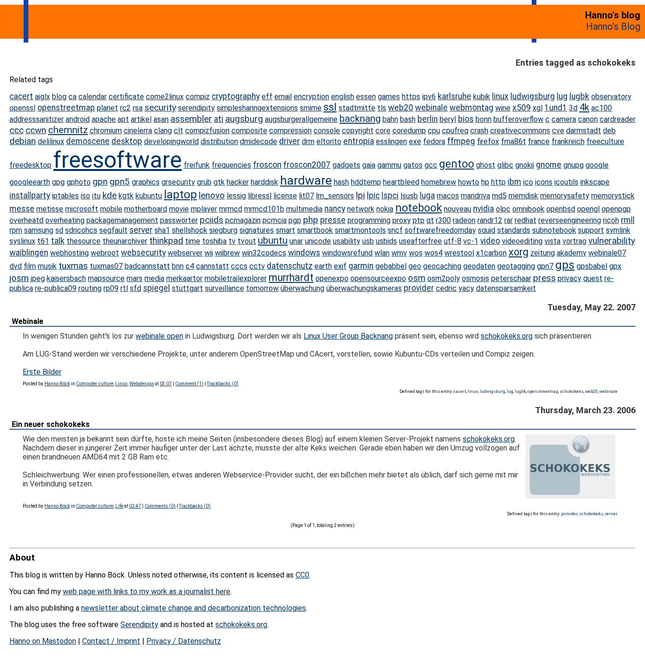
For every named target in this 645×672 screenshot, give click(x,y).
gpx (615, 266)
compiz (198, 96)
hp (485, 182)
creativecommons (520, 130)
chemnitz (68, 130)
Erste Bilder (42, 371)
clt (178, 130)
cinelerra (138, 130)
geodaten (479, 266)
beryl (448, 119)
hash (341, 182)
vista (552, 241)
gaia (368, 165)
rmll (628, 220)
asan (161, 119)
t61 (43, 241)
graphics (146, 182)
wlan (382, 252)
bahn (390, 119)
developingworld (171, 141)
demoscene (88, 141)
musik (47, 266)
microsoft (81, 208)
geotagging (516, 266)
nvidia (483, 208)
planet (107, 107)
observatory (611, 96)
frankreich (568, 141)
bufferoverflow (518, 119)
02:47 (135, 506)
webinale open (159, 336)
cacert (21, 96)
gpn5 (120, 181)
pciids (211, 219)
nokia (384, 208)
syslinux (22, 241)
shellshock (189, 230)
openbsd (560, 208)
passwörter (179, 220)
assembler (191, 118)
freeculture (605, 141)
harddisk (264, 182)
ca (72, 96)
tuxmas (73, 265)
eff (267, 96)
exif (340, 266)
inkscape (595, 182)
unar (296, 241)
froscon (267, 165)
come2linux (165, 96)
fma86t (513, 141)
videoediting (522, 241)
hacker (238, 182)
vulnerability (611, 240)
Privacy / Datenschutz (183, 641)
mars (135, 278)
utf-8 (452, 241)
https (411, 96)
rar (508, 220)
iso (85, 195)
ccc (16, 130)
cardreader (618, 119)
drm (308, 141)
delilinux (51, 141)
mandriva (475, 195)
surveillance (224, 288)
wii (208, 252)
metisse (49, 208)
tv (232, 241)
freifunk (197, 165)
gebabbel (391, 266)
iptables (65, 195)
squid (486, 230)
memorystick (613, 195)
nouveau (457, 208)
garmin (360, 266)
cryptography (236, 96)
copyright (357, 130)
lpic (373, 195)
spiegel (156, 288)
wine (502, 107)
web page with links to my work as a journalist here (146, 591)
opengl (588, 208)
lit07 (306, 195)
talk (58, 241)
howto (468, 182)
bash (408, 119)
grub (204, 182)
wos (416, 252)
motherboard (145, 208)
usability (346, 241)
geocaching (442, 266)
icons (543, 182)
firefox (488, 141)
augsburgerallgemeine (301, 119)
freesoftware (117, 159)
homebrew (438, 182)
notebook (418, 207)
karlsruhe (454, 96)
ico (528, 182)
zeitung (542, 252)
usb (368, 241)
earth (323, 266)
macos (448, 195)
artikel (141, 119)
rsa (138, 107)
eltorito (328, 141)
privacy (569, 278)
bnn (178, 266)
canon (588, 119)
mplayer (204, 208)
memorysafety (564, 195)
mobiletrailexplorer (235, 278)
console (327, 130)
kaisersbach (66, 278)
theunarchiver (124, 241)
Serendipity (139, 624)
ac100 (601, 107)
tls (381, 107)
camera (564, 119)
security (160, 107)
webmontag (471, 107)
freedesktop (30, 165)
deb (609, 130)
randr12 (489, 220)
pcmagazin (243, 220)
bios (466, 119)
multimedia (304, 208)
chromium (106, 130)
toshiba (214, 241)
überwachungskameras (364, 288)
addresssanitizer (36, 119)
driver (289, 141)
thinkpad (166, 240)
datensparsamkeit (506, 288)
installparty (29, 195)
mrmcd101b (264, 208)
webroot (105, 252)
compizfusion (207, 130)
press (544, 277)
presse (333, 220)
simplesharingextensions (257, 107)
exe (415, 141)
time (192, 241)
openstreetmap (66, 107)
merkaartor (184, 278)
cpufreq (455, 130)
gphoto (79, 182)
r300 (443, 220)
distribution (219, 141)
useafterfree (420, 241)
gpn (100, 181)
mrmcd (230, 208)
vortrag (574, 241)
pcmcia (275, 220)
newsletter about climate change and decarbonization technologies (193, 608)
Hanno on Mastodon (42, 641)
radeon (464, 220)
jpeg (38, 278)
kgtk (126, 195)
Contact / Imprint (111, 641)
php (310, 219)
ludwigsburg (532, 96)
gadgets (346, 165)
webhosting (69, 252)
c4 (190, 266)
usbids (386, 241)
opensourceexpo (378, 278)
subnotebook (554, 230)
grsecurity (178, 182)
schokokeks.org (507, 336)
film (30, 266)
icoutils (566, 182)
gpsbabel (592, 266)
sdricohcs (81, 230)
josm (19, 277)
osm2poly (443, 278)
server (141, 230)
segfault (113, 230)
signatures (256, 230)
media (154, 278)
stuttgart (187, 288)
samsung (38, 230)
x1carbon (491, 252)
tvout (247, 241)
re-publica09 (55, 288)
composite (249, 130)
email (283, 96)
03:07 (166, 383)
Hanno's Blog (613, 26)
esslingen (391, 141)
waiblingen (28, 252)
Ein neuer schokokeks (51, 424)
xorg (518, 252)
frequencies (231, 165)
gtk (219, 182)
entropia (358, 141)
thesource (84, 241)
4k (584, 107)
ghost (485, 165)
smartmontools (360, 230)
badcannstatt (147, 266)
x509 (521, 107)
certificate (126, 96)
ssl (330, 107)
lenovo (212, 195)
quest (593, 278)
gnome (548, 165)
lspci (390, 195)
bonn (483, 119)
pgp (295, 220)
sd (59, 230)
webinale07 (607, 252)
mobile (111, 208)
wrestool (459, 252)
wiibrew (227, 252)
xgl (538, 107)
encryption (311, 96)
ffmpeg (461, 141)
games (389, 96)
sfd (135, 288)
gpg (58, 182)
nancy (334, 208)
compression (290, 130)
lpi (360, 195)
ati (218, 119)
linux (500, 96)
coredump (409, 130)
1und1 (555, 107)
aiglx (42, 96)
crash (479, 130)
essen (366, 96)
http (498, 182)
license (285, 195)
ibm (514, 182)
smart (285, 230)
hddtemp (366, 182)
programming (369, 220)
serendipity (196, 107)
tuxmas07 (106, 266)
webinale (431, 107)
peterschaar (511, 278)
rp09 (111, 288)
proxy (401, 220)
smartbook (315, 230)
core (382, 130)
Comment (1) (189, 383)
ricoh (611, 220)
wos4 (433, 252)
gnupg (573, 165)
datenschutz (290, 266)
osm (416, 277)
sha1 (162, 230)
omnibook (528, 208)
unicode (318, 241)
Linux (121, 383)
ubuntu (273, 240)
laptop (180, 194)
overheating (65, 220)
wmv (399, 252)
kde (109, 195)
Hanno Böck (57, 383)
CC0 (302, 574)
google (597, 165)
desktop (126, 141)
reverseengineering (569, 220)
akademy (571, 252)
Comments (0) (160, 506)
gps (565, 265)
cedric (446, 288)
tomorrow (262, 288)
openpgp (616, 208)
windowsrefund (347, 252)
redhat (525, 220)
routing (90, 288)
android (78, 119)
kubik (481, 96)
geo (414, 266)
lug (562, 96)
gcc (430, 165)
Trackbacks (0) (222, 383)
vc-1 (470, 241)
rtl (124, 288)
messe (21, 208)
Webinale (27, 321)
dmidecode (258, 141)
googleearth (29, 182)
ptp (418, 220)
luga (427, 195)
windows (304, 252)
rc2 (125, 107)
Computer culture (94, 383)
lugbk (579, 96)
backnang (360, 118)
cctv (257, 266)
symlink (618, 230)
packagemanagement (122, 220)
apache (104, 119)
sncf (395, 230)
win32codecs (264, 252)
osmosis (475, 278)
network (360, 208)
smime (311, 107)
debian (22, 141)
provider (419, 288)
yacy (466, 288)
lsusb (409, 195)
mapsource (106, 278)
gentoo (456, 163)
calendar (92, 96)
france (539, 141)
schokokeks (572, 391)
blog (59, 96)
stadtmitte (357, 107)
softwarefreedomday (440, 230)
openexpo (331, 278)
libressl (260, 195)
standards (513, 230)
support (591, 230)
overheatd (26, 220)
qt (430, 220)
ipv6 (429, 96)
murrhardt (291, 277)
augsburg (244, 118)
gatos (413, 165)
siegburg (223, 230)
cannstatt (212, 266)
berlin (427, 119)
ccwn (35, 130)
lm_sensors (335, 195)
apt (123, 119)
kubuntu (149, 195)
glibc (505, 165)
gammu (389, 165)
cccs (239, 266)
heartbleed (401, 182)
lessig (236, 195)
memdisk (523, 195)
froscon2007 (307, 165)
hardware (306, 180)
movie (179, 208)
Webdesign (141, 383)
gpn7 (545, 266)
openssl (22, 107)
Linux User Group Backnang (348, 336)
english (342, 96)
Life (119, 506)
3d (573, 107)
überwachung (302, 288)
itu (96, 195)
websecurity (143, 252)
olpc (503, 208)
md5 (499, 195)
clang (163, 130)
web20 (400, 107)
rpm (15, 230)
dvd (15, 266)
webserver (185, 252)
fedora (434, 141)
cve (558, 130)
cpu (434, 130)
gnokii (524, 165)
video (490, 241)
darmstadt (583, 130)
